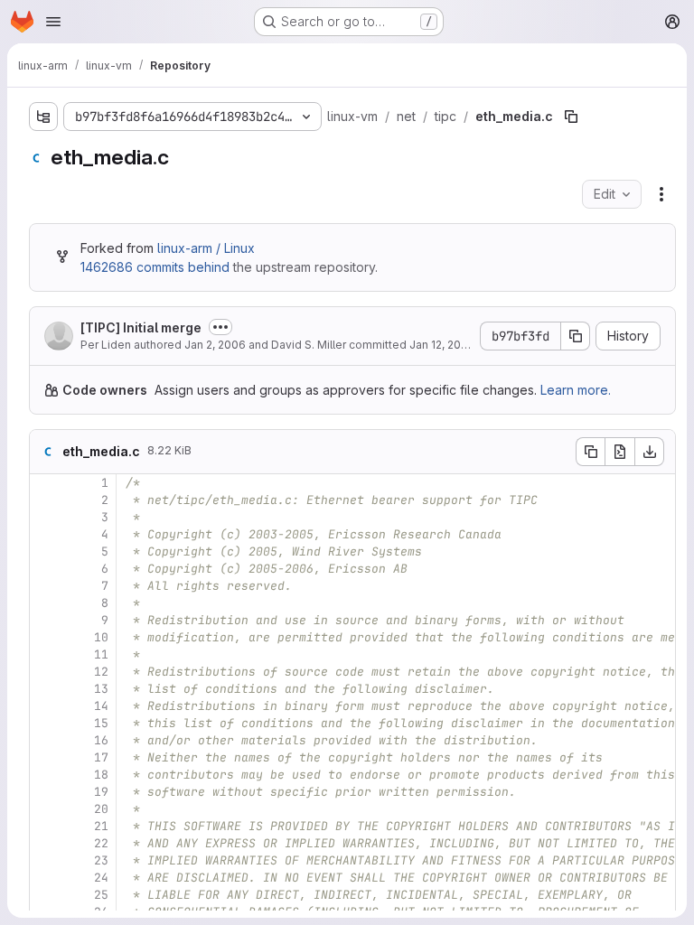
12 (101, 671)
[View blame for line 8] (45, 603)
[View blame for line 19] (45, 791)
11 (101, 654)
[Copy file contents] (590, 451)
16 (101, 740)
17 (101, 757)
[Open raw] (619, 451)
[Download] (649, 451)
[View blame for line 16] (45, 740)
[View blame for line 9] (45, 620)
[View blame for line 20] (45, 809)
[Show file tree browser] (43, 116)
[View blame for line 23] (45, 860)
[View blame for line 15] (45, 723)
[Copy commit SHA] (575, 336)
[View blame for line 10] (45, 637)
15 (101, 723)
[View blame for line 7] (45, 585)
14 (101, 706)
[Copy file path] (571, 116)
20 (101, 809)
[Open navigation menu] (53, 21)
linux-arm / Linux (206, 248)
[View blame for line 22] (45, 843)
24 (101, 877)
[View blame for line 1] (45, 482)
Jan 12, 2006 (442, 344)
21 (101, 826)
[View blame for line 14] (45, 706)
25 (101, 894)
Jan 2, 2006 (215, 344)
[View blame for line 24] (45, 877)
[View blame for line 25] (45, 894)
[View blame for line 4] (45, 534)
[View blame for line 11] (45, 654)
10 (101, 637)
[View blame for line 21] (45, 826)
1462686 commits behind (155, 267)
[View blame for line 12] (45, 671)
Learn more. (575, 389)
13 (101, 688)
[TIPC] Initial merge (141, 327)
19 (101, 791)
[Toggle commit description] (220, 327)
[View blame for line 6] (45, 568)
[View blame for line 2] (45, 500)
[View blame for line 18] (45, 774)
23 (101, 860)
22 (101, 843)
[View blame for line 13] (45, 688)
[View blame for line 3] (45, 517)
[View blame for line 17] (45, 757)
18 (101, 774)
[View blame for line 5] (45, 551)
